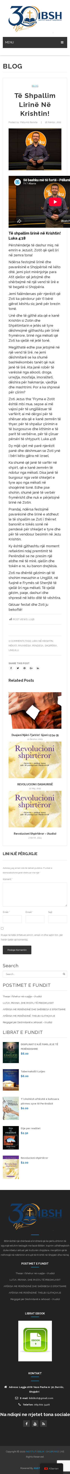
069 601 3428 (42, 1404)
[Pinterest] (24, 668)
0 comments (16, 641)
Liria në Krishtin (42, 641)
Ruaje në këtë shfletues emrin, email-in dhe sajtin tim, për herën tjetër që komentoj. (32, 937)
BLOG (35, 86)
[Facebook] (11, 668)
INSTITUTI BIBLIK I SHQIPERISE (42, 1451)
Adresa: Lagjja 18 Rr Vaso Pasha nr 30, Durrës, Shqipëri (36, 1389)
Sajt (50, 912)
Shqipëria (51, 645)
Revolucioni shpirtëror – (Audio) (35, 833)
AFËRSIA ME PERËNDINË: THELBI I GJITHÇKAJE (29, 1015)
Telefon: (36, 1404)
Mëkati (13, 645)
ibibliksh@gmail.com (41, 1398)
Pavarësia (24, 645)
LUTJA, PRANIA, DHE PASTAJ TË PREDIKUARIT (28, 1003)
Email (29, 912)
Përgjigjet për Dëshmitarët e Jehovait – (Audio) (27, 1022)
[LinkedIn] (37, 668)
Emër (6, 912)
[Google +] (31, 668)
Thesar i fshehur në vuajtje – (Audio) (22, 996)
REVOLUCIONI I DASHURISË (35, 784)
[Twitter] (17, 668)
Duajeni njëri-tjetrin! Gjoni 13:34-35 (35, 735)
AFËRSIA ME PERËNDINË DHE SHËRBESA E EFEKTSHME (34, 1009)
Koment (8, 879)
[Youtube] (35, 1423)
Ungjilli (14, 650)
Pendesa (37, 645)
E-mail (36, 1398)
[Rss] (43, 1423)
